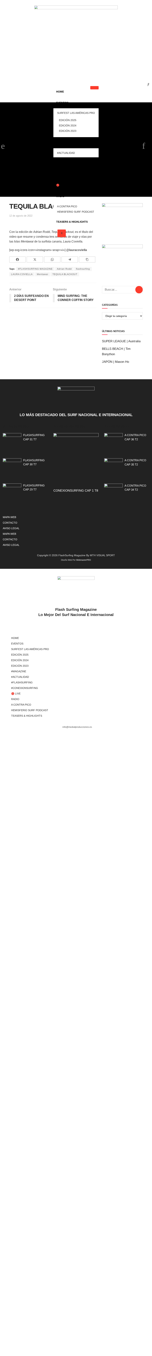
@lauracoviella (76, 250)
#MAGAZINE (64, 142)
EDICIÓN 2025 (67, 120)
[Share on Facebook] (17, 259)
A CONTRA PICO (67, 206)
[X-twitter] (69, 68)
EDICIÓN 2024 (67, 125)
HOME (60, 91)
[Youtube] (95, 68)
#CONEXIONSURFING (69, 174)
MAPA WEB (9, 517)
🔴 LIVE (61, 185)
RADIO (60, 196)
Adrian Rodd (64, 269)
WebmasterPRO (83, 560)
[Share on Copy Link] (87, 259)
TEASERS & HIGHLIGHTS (72, 221)
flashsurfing (83, 269)
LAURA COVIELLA (22, 274)
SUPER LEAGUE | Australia (121, 341)
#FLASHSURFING (67, 162)
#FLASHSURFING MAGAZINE (35, 269)
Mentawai (42, 274)
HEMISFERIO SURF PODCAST (75, 211)
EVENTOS (62, 102)
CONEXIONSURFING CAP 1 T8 (75, 490)
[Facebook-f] (57, 68)
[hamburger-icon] (94, 87)
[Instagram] (82, 68)
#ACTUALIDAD (66, 152)
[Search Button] (139, 289)
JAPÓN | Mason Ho (115, 362)
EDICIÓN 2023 (67, 130)
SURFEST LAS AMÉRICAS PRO (76, 112)
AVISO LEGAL (11, 528)
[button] (145, 84)
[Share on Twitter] (35, 259)
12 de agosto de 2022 (20, 215)
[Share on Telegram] (70, 259)
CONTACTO (10, 522)
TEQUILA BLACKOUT (64, 274)
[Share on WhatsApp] (52, 259)
